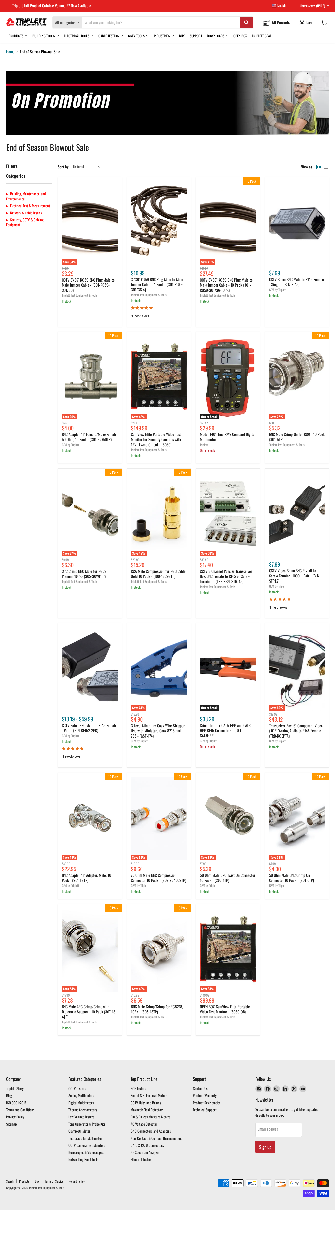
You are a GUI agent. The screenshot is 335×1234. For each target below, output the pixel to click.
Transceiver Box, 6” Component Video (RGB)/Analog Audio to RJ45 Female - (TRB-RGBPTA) (296, 731)
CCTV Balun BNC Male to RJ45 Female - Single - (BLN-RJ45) (296, 281)
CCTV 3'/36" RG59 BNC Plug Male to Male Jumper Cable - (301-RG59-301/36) (88, 285)
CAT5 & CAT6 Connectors (147, 1145)
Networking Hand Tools (83, 1159)
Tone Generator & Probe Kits (86, 1124)
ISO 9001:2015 (16, 1102)
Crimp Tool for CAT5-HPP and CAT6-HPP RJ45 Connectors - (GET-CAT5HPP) (226, 730)
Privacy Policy (15, 1116)
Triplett (204, 444)
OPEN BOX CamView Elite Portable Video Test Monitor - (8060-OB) (225, 1009)
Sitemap (11, 1124)
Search (10, 1181)
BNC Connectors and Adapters (151, 1131)
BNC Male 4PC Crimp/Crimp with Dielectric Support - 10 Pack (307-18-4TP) (89, 1012)
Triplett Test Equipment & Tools (79, 295)
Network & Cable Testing (26, 212)
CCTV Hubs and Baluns (146, 1102)
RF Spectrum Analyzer (145, 1152)
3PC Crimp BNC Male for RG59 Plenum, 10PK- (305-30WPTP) (84, 573)
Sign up (265, 1147)
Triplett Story (15, 1088)
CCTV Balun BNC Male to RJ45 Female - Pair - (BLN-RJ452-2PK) (89, 727)
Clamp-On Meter (79, 1131)
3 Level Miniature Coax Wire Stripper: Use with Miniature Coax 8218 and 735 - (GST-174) (158, 731)
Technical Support (205, 1109)
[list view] (325, 167)
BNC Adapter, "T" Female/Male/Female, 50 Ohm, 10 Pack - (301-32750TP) (89, 436)
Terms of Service (54, 1181)
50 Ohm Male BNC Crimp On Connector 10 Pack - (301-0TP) (291, 877)
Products (24, 1181)
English (281, 5)
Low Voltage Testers (81, 1116)
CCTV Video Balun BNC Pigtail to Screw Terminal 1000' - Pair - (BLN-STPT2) (294, 576)
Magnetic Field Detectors (147, 1109)
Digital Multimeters (81, 1102)
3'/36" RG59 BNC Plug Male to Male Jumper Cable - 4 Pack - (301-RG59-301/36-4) (157, 284)
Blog (9, 1095)
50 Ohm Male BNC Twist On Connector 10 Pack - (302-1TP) (227, 877)
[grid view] (318, 167)
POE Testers (138, 1088)
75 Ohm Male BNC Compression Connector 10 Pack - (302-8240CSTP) (158, 877)
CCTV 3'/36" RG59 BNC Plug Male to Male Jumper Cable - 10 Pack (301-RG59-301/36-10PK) (226, 285)
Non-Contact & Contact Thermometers (156, 1138)
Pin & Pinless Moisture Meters (150, 1116)
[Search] (246, 22)
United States (312, 5)
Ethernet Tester (141, 1159)
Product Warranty (205, 1095)
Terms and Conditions (20, 1109)
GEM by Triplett (277, 289)
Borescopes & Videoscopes (86, 1152)
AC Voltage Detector (144, 1124)
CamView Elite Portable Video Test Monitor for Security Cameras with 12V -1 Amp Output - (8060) (156, 439)
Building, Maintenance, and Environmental (26, 196)
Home (10, 51)
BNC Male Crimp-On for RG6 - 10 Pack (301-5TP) (297, 436)
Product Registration (207, 1102)
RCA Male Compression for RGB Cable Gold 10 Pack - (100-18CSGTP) (158, 573)
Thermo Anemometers (82, 1109)
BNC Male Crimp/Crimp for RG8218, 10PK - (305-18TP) (157, 1009)
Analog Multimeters (81, 1095)
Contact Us (200, 1088)
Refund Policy (77, 1181)
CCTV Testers (77, 1088)
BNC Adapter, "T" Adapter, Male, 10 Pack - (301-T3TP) (86, 877)
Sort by (63, 167)
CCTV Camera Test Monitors (86, 1145)
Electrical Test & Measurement (30, 205)
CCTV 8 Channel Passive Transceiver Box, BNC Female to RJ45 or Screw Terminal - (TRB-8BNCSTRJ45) (226, 576)
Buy (37, 1181)
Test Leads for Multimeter (85, 1138)
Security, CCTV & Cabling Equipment (25, 222)
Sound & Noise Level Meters (149, 1095)
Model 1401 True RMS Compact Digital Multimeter (228, 436)
